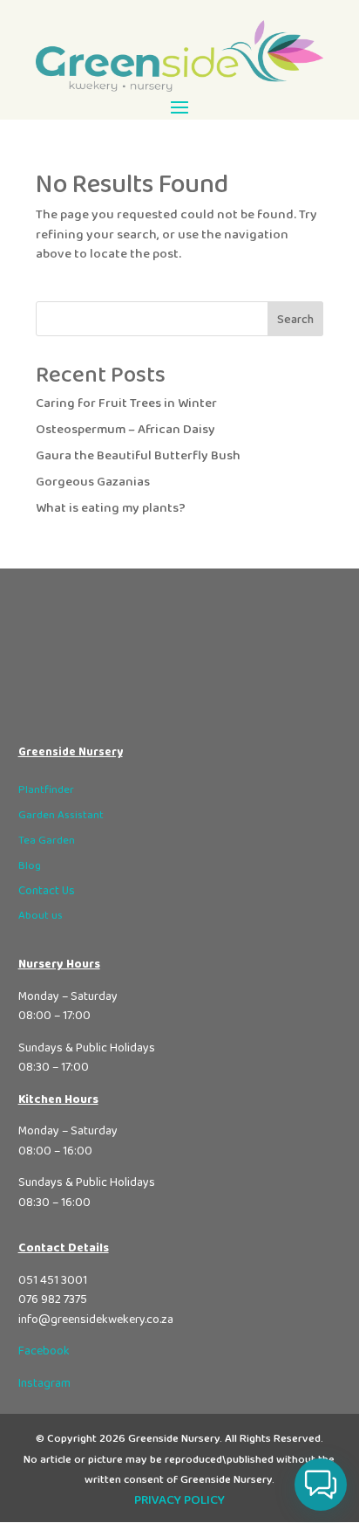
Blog (29, 866)
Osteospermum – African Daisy (125, 429)
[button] (321, 1484)
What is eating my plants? (111, 508)
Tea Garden (46, 840)
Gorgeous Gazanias (93, 482)
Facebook (44, 1351)
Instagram (44, 1383)
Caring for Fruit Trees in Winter (126, 403)
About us (40, 915)
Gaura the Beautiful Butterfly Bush (138, 455)
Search (295, 319)
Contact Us (46, 890)
